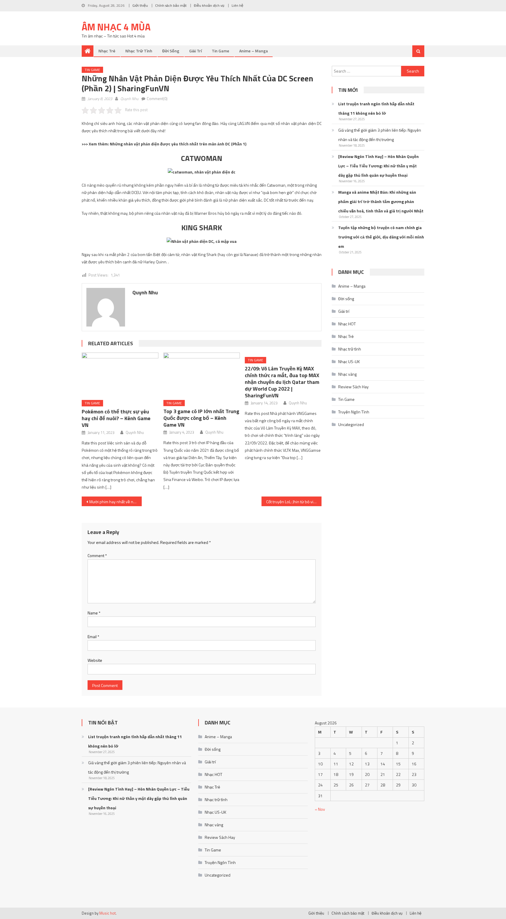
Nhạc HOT (347, 324)
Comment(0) (157, 99)
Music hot (107, 913)
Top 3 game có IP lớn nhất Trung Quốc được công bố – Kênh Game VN (201, 418)
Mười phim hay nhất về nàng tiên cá (115, 502)
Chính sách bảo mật (171, 5)
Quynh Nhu (129, 99)
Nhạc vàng (347, 374)
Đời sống (170, 51)
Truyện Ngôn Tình (353, 412)
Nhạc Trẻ (106, 51)
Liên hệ (237, 5)
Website (95, 660)
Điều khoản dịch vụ (209, 5)
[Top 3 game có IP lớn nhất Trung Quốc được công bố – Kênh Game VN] (201, 374)
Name (94, 613)
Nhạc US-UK (349, 361)
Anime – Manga (253, 51)
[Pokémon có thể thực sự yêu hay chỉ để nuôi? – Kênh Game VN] (120, 374)
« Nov (320, 809)
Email (93, 636)
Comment (97, 555)
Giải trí (195, 51)
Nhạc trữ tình (138, 51)
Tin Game (220, 51)
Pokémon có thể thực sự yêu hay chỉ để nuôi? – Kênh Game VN (116, 418)
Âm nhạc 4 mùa (116, 27)
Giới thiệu (140, 5)
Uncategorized (351, 424)
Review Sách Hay (353, 387)
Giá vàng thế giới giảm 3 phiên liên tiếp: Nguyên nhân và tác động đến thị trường (379, 134)
